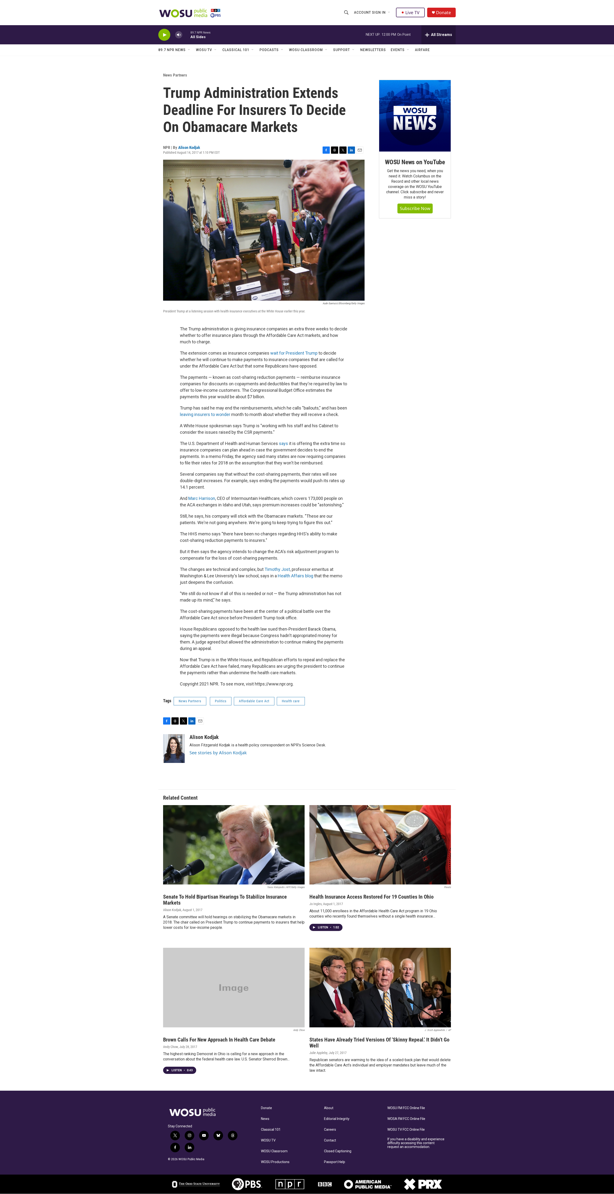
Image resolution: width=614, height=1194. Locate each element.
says (283, 443)
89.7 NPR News (172, 50)
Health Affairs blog (295, 575)
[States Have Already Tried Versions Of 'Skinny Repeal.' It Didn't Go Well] (380, 987)
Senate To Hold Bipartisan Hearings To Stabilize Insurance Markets (225, 900)
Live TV (412, 12)
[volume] (179, 34)
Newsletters (373, 50)
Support (341, 50)
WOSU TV (204, 50)
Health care (291, 701)
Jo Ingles (315, 904)
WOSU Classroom (306, 50)
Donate (443, 12)
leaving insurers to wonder (205, 414)
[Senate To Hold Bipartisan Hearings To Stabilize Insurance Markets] (234, 845)
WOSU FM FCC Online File (406, 1108)
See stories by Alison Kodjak (218, 752)
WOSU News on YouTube (415, 162)
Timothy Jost (277, 569)
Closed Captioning (337, 1151)
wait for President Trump (294, 353)
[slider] (186, 34)
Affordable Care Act (254, 701)
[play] (164, 35)
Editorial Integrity (336, 1119)
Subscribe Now (415, 208)
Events (398, 50)
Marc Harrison (201, 498)
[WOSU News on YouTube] (415, 116)
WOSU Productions (275, 1162)
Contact (330, 1140)
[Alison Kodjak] (174, 748)
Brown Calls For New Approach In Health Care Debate (219, 1040)
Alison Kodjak (189, 147)
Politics (220, 701)
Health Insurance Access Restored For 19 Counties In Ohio (371, 897)
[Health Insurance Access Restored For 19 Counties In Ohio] (380, 845)
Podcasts (269, 50)
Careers (330, 1129)
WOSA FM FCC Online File (406, 1119)
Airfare (422, 50)
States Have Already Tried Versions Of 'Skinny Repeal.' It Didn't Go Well (379, 1043)
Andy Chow (170, 1047)
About (328, 1108)
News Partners (175, 75)
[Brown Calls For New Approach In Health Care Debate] (234, 987)
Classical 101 (235, 50)
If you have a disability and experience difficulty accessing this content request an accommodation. (415, 1143)
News (265, 1119)
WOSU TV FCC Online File (406, 1129)
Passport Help (334, 1162)
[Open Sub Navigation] (389, 12)
